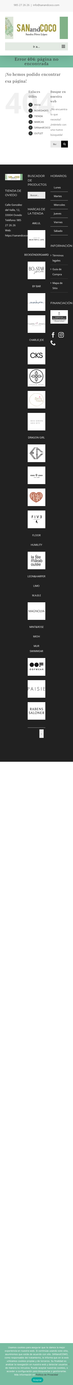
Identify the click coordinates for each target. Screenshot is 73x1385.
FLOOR (36, 535)
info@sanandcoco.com (46, 5)
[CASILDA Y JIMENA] (36, 318)
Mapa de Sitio (57, 285)
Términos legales (57, 258)
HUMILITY (36, 544)
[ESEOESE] (36, 469)
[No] (68, 1364)
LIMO (36, 585)
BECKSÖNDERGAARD (36, 254)
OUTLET (38, 133)
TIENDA (38, 116)
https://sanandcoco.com (19, 235)
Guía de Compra (57, 271)
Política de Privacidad (47, 1374)
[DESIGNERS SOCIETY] (36, 415)
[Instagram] (61, 335)
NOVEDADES (41, 110)
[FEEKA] (36, 491)
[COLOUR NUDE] (36, 371)
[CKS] (36, 349)
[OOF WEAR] (36, 660)
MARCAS (39, 121)
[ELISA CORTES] (36, 447)
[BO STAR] (36, 264)
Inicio (37, 104)
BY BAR (36, 286)
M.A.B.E (36, 595)
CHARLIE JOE (36, 340)
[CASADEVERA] (36, 295)
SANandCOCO (42, 127)
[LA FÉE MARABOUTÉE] (36, 554)
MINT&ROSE (36, 627)
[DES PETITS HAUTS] (36, 393)
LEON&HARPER (36, 576)
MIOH (36, 636)
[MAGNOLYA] (36, 605)
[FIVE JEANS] (36, 513)
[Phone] (53, 342)
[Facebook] (53, 335)
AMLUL (36, 223)
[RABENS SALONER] (36, 704)
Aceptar (37, 1380)
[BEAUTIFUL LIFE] (36, 232)
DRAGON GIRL (36, 437)
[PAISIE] (36, 682)
